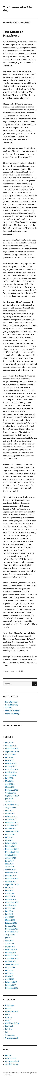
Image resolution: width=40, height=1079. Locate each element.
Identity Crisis (11, 702)
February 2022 (11, 816)
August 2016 (10, 967)
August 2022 (10, 808)
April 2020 (9, 867)
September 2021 (12, 831)
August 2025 (10, 754)
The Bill (8, 708)
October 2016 (10, 961)
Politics (8, 1029)
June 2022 (9, 811)
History (8, 1017)
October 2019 (10, 882)
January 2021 (10, 846)
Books (8, 1008)
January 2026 (10, 746)
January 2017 (10, 952)
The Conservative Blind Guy (13, 1073)
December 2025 (11, 748)
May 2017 (9, 941)
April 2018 (9, 917)
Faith (7, 1014)
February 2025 (11, 763)
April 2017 (9, 944)
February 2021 (11, 843)
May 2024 (9, 781)
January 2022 (10, 819)
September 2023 (12, 796)
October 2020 (11, 855)
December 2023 (11, 790)
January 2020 (11, 876)
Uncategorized (11, 1038)
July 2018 (9, 911)
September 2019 (12, 884)
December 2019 (11, 879)
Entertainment (11, 1011)
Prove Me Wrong (12, 714)
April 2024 (9, 784)
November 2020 (12, 852)
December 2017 (11, 929)
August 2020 (10, 858)
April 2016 (9, 979)
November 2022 (11, 805)
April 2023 (9, 802)
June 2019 (9, 890)
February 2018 (11, 923)
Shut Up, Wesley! (12, 711)
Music (8, 1020)
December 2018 (11, 902)
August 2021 (10, 834)
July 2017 (8, 938)
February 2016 (11, 982)
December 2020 (12, 849)
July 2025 (9, 757)
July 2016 (9, 970)
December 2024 (11, 769)
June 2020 (9, 861)
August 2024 (10, 775)
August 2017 (10, 935)
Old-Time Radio (12, 1023)
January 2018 (10, 926)
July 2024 (9, 778)
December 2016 (11, 955)
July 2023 (9, 799)
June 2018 (9, 914)
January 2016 (10, 985)
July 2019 (9, 887)
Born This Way (11, 705)
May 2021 (9, 840)
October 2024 (11, 772)
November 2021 (11, 825)
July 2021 (9, 837)
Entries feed (10, 1058)
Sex (6, 1032)
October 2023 (10, 793)
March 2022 (10, 814)
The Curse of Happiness (13, 33)
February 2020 (11, 873)
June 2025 (9, 760)
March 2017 (10, 947)
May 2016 (9, 976)
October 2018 (10, 905)
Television (21, 671)
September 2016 (12, 964)
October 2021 (10, 828)
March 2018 (10, 920)
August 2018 (10, 908)
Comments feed (12, 1061)
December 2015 (11, 988)
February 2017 (11, 950)
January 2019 (10, 899)
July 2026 (9, 743)
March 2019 (10, 896)
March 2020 (10, 870)
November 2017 (11, 932)
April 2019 (9, 893)
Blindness (9, 1005)
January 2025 (10, 766)
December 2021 (11, 822)
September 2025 (12, 751)
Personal (9, 1026)
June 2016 (9, 973)
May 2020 (9, 864)
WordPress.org (11, 1064)
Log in (8, 1055)
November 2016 (11, 958)
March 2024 (10, 787)
